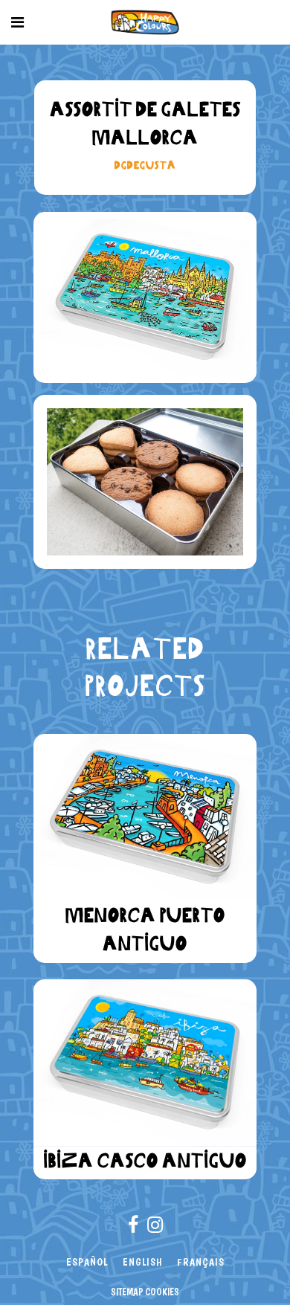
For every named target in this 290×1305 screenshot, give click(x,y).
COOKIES (162, 1292)
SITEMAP (127, 1292)
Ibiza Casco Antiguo (145, 1160)
